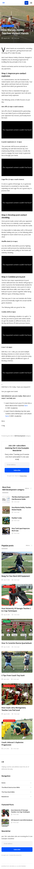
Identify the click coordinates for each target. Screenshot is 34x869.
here (26, 406)
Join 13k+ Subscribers (26, 2)
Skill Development (8, 26)
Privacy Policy (23, 475)
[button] (31, 3)
